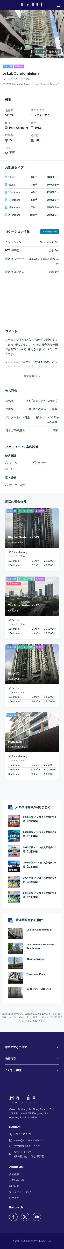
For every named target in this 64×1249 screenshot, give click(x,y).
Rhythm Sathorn (35, 959)
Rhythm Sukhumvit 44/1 (23, 537)
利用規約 (14, 1197)
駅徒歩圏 (8, 66)
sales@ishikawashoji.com (28, 1140)
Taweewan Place (36, 974)
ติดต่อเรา (14, 1186)
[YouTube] (37, 1217)
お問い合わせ (16, 1180)
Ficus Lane (15, 741)
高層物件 (19, 66)
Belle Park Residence (38, 988)
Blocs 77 (13, 673)
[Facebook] (13, 1217)
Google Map (51, 231)
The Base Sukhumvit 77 (23, 605)
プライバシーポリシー (22, 1192)
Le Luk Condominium (39, 929)
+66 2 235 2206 (22, 1134)
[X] (25, 1217)
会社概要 (14, 1174)
